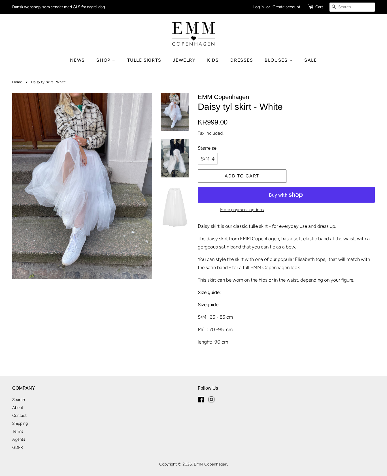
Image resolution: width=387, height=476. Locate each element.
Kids (213, 60)
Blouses (277, 60)
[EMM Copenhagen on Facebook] (201, 400)
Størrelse (207, 148)
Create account (286, 7)
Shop (104, 60)
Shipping (20, 423)
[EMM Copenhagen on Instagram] (211, 400)
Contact (19, 415)
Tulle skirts (144, 60)
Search (18, 399)
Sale (310, 60)
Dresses (241, 60)
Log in (258, 7)
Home (17, 82)
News (77, 60)
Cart (319, 7)
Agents (18, 439)
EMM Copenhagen (210, 464)
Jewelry (184, 60)
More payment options (242, 209)
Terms (17, 431)
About (17, 407)
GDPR (17, 447)
